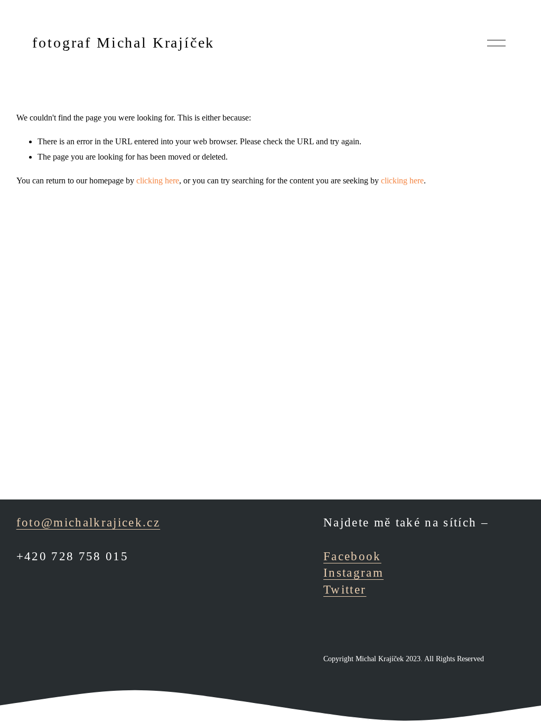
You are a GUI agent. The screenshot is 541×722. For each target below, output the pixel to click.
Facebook (352, 556)
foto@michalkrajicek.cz (88, 522)
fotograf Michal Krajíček (123, 42)
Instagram (353, 572)
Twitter (344, 589)
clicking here (157, 180)
